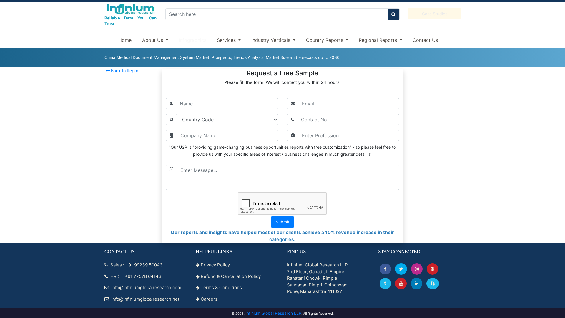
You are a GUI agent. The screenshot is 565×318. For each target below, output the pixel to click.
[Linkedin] (416, 283)
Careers (208, 299)
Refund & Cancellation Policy (230, 276)
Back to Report (125, 70)
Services (227, 40)
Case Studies (434, 13)
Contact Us (425, 40)
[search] (393, 14)
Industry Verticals (271, 40)
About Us (153, 40)
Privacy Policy (215, 265)
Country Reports (325, 40)
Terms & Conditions (221, 287)
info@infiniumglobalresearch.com (145, 287)
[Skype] (432, 283)
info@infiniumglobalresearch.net (144, 299)
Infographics (192, 40)
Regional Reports (378, 40)
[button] (385, 269)
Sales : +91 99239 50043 (136, 265)
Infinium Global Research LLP (273, 313)
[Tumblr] (385, 283)
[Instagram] (417, 269)
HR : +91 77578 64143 (135, 276)
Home (125, 40)
